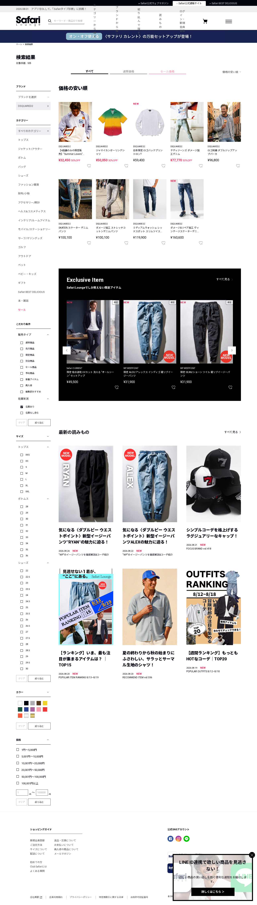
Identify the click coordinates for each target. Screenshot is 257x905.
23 (26, 583)
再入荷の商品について (66, 849)
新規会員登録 (37, 840)
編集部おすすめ (33, 391)
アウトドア (24, 256)
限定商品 (29, 355)
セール (22, 309)
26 (26, 619)
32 (26, 531)
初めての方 (36, 862)
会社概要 (34, 897)
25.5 (27, 613)
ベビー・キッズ (27, 274)
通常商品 (29, 342)
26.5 (27, 626)
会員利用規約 (55, 897)
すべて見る (223, 279)
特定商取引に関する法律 (111, 897)
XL (26, 485)
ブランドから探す (117, 21)
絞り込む (39, 422)
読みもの (160, 21)
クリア (21, 422)
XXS (27, 455)
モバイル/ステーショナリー (34, 229)
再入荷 (28, 385)
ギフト (22, 282)
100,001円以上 (29, 783)
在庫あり (29, 407)
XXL (27, 491)
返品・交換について (65, 840)
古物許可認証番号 (139, 897)
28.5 (27, 650)
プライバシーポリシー (81, 897)
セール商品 (31, 367)
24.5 (27, 601)
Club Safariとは (38, 866)
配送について (37, 853)
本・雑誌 (23, 300)
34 (26, 543)
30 (26, 519)
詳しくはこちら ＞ (212, 891)
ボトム (22, 157)
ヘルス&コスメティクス (32, 211)
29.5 (27, 662)
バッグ (22, 166)
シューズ (23, 175)
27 (26, 632)
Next (232, 350)
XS (26, 461)
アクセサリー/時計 (29, 202)
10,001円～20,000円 (33, 763)
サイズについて (38, 849)
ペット (22, 265)
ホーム (19, 44)
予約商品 (29, 373)
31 (26, 525)
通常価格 (128, 71)
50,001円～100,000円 (33, 776)
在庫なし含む (32, 413)
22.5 (27, 577)
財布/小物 (24, 193)
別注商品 (29, 361)
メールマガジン (62, 853)
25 (26, 607)
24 (26, 595)
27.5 (27, 638)
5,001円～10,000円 (32, 756)
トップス (23, 139)
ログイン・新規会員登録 (182, 21)
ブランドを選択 (27, 97)
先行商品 (29, 348)
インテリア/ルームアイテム (34, 220)
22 (26, 570)
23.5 (27, 589)
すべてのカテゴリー (29, 131)
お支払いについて (63, 845)
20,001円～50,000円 (33, 769)
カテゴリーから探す (94, 21)
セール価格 (167, 71)
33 (26, 537)
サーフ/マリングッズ (30, 238)
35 (26, 549)
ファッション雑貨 (28, 184)
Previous (67, 350)
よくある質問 (37, 871)
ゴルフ (22, 247)
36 (26, 555)
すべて (90, 71)
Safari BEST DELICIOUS (31, 291)
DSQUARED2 (25, 105)
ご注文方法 (36, 845)
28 (26, 506)
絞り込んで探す (139, 21)
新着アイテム (32, 379)
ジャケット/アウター (30, 148)
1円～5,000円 (29, 749)
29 (26, 513)
